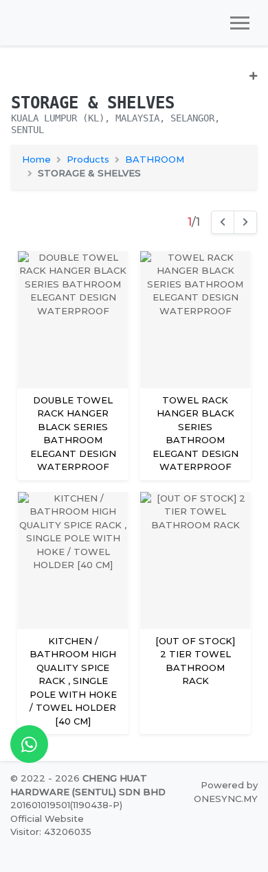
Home (36, 159)
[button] (134, 81)
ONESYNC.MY (226, 798)
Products (88, 159)
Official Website (47, 818)
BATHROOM (154, 159)
